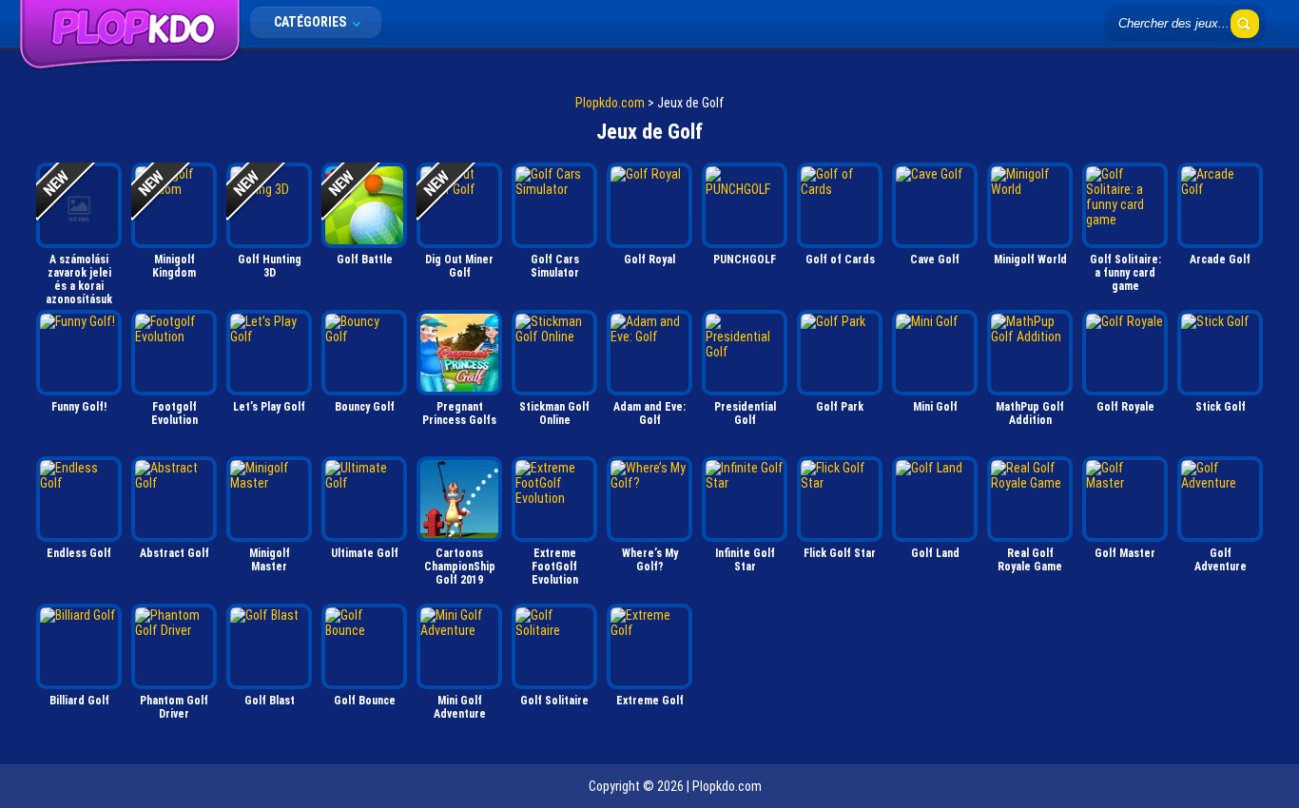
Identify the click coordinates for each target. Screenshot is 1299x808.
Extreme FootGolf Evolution (555, 567)
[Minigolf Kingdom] (174, 205)
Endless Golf (79, 553)
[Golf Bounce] (364, 646)
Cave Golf (935, 259)
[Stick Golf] (1220, 352)
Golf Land (935, 553)
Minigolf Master (269, 560)
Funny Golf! (79, 407)
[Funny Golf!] (79, 352)
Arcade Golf (1220, 259)
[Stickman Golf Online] (554, 352)
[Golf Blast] (269, 646)
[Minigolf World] (1030, 205)
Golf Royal (649, 259)
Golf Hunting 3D (269, 266)
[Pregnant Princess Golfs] (459, 352)
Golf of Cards (840, 259)
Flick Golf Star (840, 553)
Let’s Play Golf (269, 407)
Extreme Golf (650, 700)
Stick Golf (1220, 407)
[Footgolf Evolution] (174, 352)
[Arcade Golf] (1220, 205)
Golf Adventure (1220, 560)
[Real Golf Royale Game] (1030, 499)
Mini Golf (935, 407)
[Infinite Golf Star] (744, 499)
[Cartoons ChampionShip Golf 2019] (459, 499)
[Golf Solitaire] (554, 646)
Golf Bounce (365, 700)
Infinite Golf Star (745, 560)
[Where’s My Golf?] (649, 499)
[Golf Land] (935, 499)
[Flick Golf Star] (839, 499)
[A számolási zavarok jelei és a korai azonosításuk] (79, 205)
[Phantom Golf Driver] (174, 646)
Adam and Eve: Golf (649, 413)
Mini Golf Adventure (460, 707)
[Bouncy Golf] (364, 352)
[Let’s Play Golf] (269, 352)
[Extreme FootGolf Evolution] (554, 499)
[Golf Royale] (1125, 352)
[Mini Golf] (935, 352)
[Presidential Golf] (744, 352)
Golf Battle (365, 259)
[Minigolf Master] (269, 499)
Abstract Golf (174, 553)
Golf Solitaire (554, 700)
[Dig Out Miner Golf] (459, 205)
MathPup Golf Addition (1030, 413)
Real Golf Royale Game (1030, 560)
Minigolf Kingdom (174, 266)
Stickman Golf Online (554, 413)
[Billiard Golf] (79, 646)
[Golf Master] (1125, 499)
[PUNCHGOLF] (744, 205)
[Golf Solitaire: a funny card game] (1125, 205)
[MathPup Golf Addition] (1030, 352)
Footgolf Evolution (174, 413)
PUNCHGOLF (744, 259)
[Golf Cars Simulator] (554, 205)
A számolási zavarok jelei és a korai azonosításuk (79, 278)
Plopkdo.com (610, 102)
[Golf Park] (839, 352)
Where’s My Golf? (650, 560)
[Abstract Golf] (174, 499)
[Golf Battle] (364, 205)
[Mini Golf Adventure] (459, 646)
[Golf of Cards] (839, 205)
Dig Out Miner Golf (459, 266)
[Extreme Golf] (649, 646)
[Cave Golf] (935, 205)
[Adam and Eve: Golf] (649, 352)
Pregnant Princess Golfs (459, 413)
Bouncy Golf (365, 407)
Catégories (311, 21)
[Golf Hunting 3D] (269, 205)
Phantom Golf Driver (174, 707)
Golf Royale (1125, 407)
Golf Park (839, 407)
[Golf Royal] (649, 205)
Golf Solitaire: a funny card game (1125, 273)
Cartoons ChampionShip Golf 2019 (459, 567)
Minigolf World (1030, 259)
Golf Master (1125, 553)
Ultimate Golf (364, 553)
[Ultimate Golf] (364, 499)
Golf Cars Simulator (555, 266)
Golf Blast (269, 700)
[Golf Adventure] (1220, 499)
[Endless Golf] (79, 499)
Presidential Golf (745, 413)
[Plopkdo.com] (130, 65)
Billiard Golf (79, 700)
